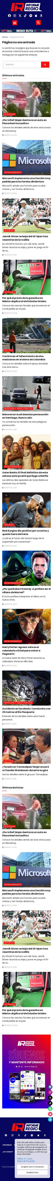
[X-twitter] (21, 17)
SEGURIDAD (10, 114)
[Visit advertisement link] (26, 1071)
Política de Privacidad (25, 1161)
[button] (14, 22)
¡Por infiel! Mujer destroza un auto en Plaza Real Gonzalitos (24, 121)
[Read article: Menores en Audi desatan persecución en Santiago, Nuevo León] (26, 393)
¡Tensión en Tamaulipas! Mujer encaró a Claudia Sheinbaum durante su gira (25, 768)
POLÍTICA (9, 350)
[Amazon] (42, 17)
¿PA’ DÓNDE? (8, 1152)
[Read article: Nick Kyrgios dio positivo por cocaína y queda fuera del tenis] (26, 510)
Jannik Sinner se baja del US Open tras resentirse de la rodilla (25, 238)
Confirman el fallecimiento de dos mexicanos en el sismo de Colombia (23, 358)
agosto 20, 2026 (10, 313)
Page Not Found (17, 37)
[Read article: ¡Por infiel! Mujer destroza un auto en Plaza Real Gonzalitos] (26, 99)
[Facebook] (10, 17)
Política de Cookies (24, 1159)
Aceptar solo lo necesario (32, 1166)
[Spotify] (31, 17)
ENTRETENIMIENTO (13, 172)
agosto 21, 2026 (10, 135)
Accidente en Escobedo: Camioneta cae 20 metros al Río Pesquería (26, 710)
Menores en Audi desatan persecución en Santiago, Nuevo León (25, 416)
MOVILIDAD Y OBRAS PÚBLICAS (18, 408)
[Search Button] (45, 65)
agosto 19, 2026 (10, 371)
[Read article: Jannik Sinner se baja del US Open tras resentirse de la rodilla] (26, 215)
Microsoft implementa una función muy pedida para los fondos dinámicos (26, 180)
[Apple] (37, 17)
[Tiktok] (26, 17)
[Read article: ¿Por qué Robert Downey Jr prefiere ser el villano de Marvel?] (26, 568)
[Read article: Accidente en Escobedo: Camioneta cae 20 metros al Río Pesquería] (26, 688)
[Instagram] (16, 17)
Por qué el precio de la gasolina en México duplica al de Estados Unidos (24, 299)
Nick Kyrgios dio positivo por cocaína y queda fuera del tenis (25, 532)
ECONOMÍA (10, 292)
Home (5, 37)
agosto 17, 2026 (10, 724)
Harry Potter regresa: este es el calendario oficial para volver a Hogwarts (21, 650)
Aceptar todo (32, 1172)
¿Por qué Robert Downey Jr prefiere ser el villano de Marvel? (26, 590)
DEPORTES (9, 230)
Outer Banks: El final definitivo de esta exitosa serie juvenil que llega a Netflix (25, 474)
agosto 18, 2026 (10, 604)
